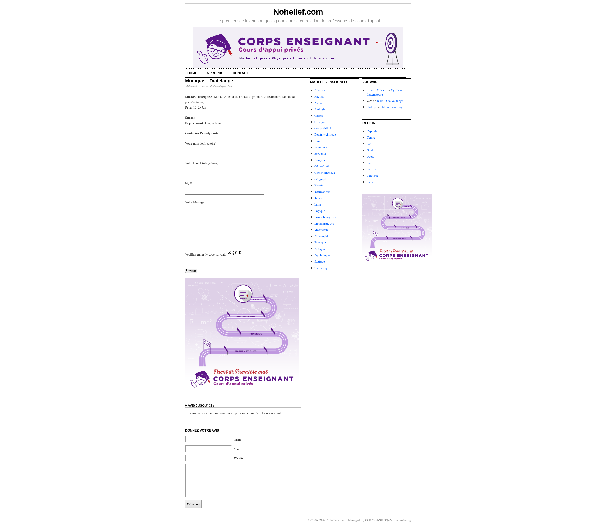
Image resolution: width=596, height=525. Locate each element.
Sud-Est (371, 169)
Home (192, 73)
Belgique (372, 175)
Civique (319, 122)
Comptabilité (322, 128)
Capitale (372, 131)
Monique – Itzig (392, 107)
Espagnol (320, 153)
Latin (317, 204)
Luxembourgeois (325, 217)
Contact (240, 73)
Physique (320, 242)
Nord (370, 150)
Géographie (321, 179)
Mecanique (321, 230)
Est (369, 144)
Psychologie (322, 255)
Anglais (319, 96)
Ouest (370, 156)
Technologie (322, 268)
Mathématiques (218, 86)
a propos (215, 73)
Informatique (322, 191)
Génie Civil (321, 166)
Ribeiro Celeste (376, 90)
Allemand (191, 86)
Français (203, 86)
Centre (371, 137)
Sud (230, 86)
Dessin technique (325, 134)
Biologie (319, 109)
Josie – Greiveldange (390, 101)
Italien (318, 198)
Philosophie (321, 236)
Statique (319, 261)
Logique (319, 211)
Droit (317, 141)
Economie (320, 147)
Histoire (319, 185)
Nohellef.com (298, 12)
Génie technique (324, 172)
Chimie (319, 115)
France (371, 182)
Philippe (372, 107)
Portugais (320, 249)
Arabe (318, 103)
